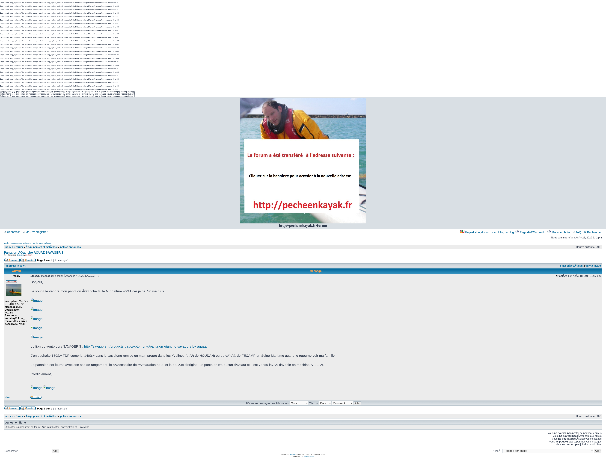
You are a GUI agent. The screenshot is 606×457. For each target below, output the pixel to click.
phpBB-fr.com (309, 456)
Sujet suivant (593, 265)
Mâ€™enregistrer (36, 232)
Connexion (13, 232)
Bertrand (20, 255)
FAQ (578, 232)
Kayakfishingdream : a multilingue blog (489, 232)
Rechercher (594, 232)
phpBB (292, 454)
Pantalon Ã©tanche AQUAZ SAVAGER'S (33, 252)
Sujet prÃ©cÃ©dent (571, 265)
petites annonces (70, 247)
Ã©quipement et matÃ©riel (41, 247)
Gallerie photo (560, 232)
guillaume (29, 255)
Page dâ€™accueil (531, 232)
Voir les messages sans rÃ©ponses (17, 243)
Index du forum (14, 247)
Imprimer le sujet (15, 265)
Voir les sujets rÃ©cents (42, 243)
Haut (7, 397)
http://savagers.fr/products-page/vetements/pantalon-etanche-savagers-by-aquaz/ (145, 346)
